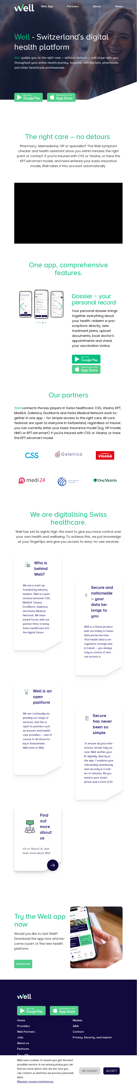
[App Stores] (28, 97)
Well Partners (26, 1032)
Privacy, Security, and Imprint (92, 1037)
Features (23, 1049)
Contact (78, 1032)
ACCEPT (111, 1071)
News (119, 6)
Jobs (20, 1037)
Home (21, 1020)
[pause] (68, 213)
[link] (52, 865)
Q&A (76, 1026)
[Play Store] (86, 359)
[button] (22, 306)
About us (23, 1043)
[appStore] (64, 1010)
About (97, 6)
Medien (77, 1020)
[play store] (31, 1010)
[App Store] (61, 97)
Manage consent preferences (35, 1081)
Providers (23, 1026)
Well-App (47, 6)
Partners (73, 6)
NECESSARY (90, 1071)
